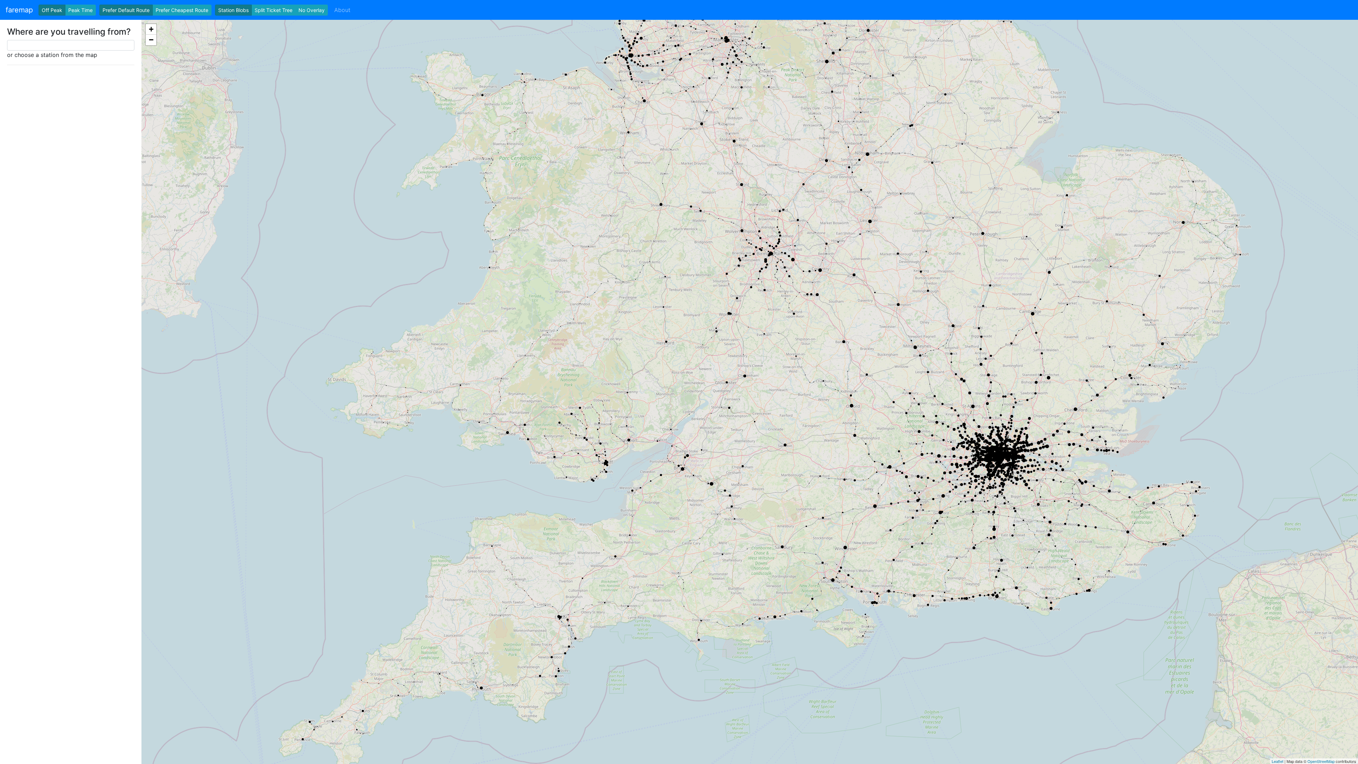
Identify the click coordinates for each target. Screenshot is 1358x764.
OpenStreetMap (1321, 761)
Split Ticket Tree (273, 10)
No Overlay (311, 10)
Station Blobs (233, 10)
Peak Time (80, 10)
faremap (19, 10)
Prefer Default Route (126, 10)
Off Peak (52, 10)
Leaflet (1277, 761)
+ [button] (151, 29)
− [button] (151, 39)
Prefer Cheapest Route (182, 10)
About (342, 9)
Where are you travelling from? (69, 32)
